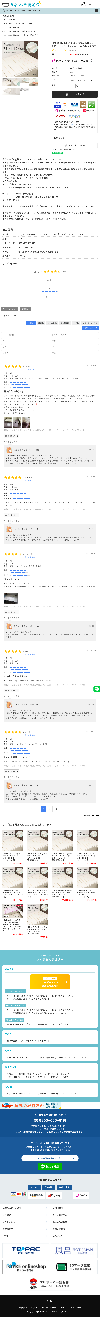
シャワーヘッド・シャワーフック (51, 1074)
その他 (65, 1076)
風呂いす (11, 1074)
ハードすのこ (27, 1040)
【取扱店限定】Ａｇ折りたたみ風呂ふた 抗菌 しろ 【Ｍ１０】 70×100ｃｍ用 (38, 930)
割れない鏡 (36, 1057)
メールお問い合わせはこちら (50, 1158)
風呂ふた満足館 (8, 16)
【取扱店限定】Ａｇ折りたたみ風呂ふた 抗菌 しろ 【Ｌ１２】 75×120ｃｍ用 (87, 856)
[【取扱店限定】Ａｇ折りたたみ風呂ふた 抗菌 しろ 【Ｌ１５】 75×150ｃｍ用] (12, 840)
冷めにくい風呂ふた (40, 998)
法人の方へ (58, 1235)
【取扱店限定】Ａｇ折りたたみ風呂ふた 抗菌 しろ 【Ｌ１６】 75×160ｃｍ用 (38, 856)
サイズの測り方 (60, 1214)
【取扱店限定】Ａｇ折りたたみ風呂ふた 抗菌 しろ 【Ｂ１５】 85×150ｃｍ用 (47, 606)
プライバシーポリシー (70, 1307)
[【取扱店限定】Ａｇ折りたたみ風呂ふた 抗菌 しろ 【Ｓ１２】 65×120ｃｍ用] (87, 877)
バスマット (41, 1076)
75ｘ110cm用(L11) (11, 27)
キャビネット (64, 1057)
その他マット (44, 1040)
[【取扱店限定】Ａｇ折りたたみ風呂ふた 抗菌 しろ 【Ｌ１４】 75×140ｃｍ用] (62, 840)
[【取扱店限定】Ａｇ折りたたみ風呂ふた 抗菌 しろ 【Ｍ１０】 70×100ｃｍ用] (37, 914)
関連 (87, 1057)
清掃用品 (54, 1076)
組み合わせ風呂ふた (38, 996)
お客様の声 (8, 1228)
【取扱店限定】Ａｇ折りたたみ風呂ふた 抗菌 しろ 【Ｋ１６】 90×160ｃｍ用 (47, 685)
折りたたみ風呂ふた (61, 996)
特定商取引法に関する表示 (43, 1307)
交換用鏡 (50, 1057)
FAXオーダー (9, 1235)
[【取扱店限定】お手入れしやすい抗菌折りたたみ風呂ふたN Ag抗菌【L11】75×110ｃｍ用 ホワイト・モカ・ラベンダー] (12, 911)
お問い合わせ (59, 1228)
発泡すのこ (12, 1040)
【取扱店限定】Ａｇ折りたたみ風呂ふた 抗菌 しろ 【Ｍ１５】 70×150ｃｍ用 (47, 430)
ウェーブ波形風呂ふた (17, 998)
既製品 (29, 23)
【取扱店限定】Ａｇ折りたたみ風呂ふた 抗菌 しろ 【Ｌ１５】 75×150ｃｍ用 (13, 856)
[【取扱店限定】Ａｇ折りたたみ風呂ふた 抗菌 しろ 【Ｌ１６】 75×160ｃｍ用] (37, 840)
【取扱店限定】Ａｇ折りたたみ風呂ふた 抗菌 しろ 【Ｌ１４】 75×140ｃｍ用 (63, 856)
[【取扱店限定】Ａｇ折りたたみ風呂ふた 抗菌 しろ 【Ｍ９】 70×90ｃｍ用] (37, 877)
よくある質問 (9, 1221)
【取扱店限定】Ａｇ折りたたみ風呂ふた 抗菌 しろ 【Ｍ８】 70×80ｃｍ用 (13, 893)
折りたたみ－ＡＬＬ (11, 19)
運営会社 (23, 1307)
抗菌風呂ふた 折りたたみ (14, 23)
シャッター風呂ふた (16, 996)
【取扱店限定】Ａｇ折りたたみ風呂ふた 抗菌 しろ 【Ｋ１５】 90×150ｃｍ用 (47, 509)
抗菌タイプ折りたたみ (30, 35)
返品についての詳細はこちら (65, 149)
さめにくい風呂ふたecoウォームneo (48, 1013)
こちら (71, 124)
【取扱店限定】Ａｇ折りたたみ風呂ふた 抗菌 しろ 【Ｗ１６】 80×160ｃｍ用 (47, 766)
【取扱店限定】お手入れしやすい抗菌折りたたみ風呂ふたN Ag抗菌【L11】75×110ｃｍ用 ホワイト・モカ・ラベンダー (13, 925)
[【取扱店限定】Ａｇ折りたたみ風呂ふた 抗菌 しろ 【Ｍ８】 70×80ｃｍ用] (12, 877)
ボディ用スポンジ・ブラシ (19, 1076)
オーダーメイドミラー (17, 1057)
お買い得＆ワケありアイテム (63, 1093)
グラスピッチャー (37, 1093)
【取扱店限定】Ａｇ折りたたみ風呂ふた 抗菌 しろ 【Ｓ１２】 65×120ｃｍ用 (87, 893)
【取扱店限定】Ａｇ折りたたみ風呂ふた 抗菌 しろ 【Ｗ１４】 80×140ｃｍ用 (63, 893)
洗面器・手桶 (25, 1074)
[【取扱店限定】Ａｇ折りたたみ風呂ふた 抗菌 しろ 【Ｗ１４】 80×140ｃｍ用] (62, 877)
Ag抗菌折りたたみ (29, 31)
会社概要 (7, 1214)
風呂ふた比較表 (60, 1221)
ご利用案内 (58, 1207)
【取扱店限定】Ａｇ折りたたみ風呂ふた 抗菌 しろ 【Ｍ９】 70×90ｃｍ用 (38, 893)
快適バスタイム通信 (12, 1207)
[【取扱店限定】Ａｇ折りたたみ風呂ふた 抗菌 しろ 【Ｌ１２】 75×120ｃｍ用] (87, 840)
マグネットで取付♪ (16, 1093)
